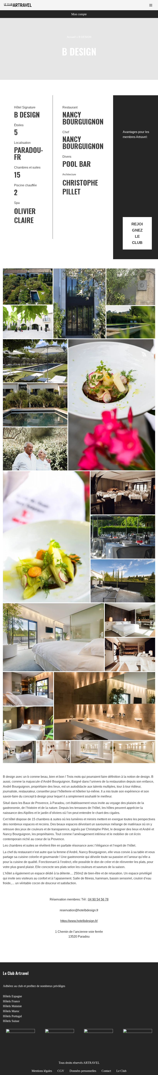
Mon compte (79, 14)
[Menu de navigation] (150, 5)
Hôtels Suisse (11, 1021)
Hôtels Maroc (11, 1011)
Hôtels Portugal (12, 1016)
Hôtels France (11, 1001)
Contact (106, 1070)
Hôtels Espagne (12, 996)
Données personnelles (83, 1070)
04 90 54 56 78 (98, 899)
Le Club (121, 1070)
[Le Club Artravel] (18, 5)
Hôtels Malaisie (12, 1006)
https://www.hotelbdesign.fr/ (79, 921)
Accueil (71, 36)
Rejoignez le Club (137, 233)
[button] (28, 286)
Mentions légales (42, 1070)
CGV (60, 1070)
